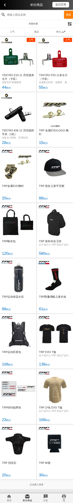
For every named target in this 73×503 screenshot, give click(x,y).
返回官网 (60, 4)
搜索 (68, 14)
